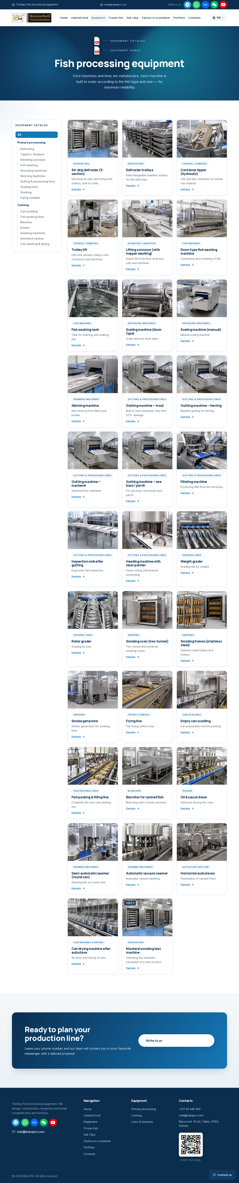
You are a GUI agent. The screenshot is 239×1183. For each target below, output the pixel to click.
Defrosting (27, 148)
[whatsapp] (196, 4)
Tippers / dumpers (32, 154)
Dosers (25, 227)
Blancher (26, 222)
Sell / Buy (133, 17)
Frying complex (30, 197)
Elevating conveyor (32, 159)
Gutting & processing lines (37, 181)
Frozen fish (116, 17)
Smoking (26, 192)
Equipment (98, 17)
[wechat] (214, 4)
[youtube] (223, 4)
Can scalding (29, 211)
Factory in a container (156, 17)
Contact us (224, 1175)
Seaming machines (32, 233)
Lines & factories (142, 1122)
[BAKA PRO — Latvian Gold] (31, 17)
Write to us (154, 1040)
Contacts (194, 17)
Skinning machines (32, 176)
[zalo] (205, 4)
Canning (23, 205)
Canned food (79, 17)
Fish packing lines (32, 216)
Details (76, 189)
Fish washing (29, 165)
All (19, 134)
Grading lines (29, 186)
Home (64, 17)
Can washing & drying (34, 243)
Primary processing (31, 142)
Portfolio (179, 17)
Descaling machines (33, 170)
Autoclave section (32, 238)
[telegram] (187, 4)
